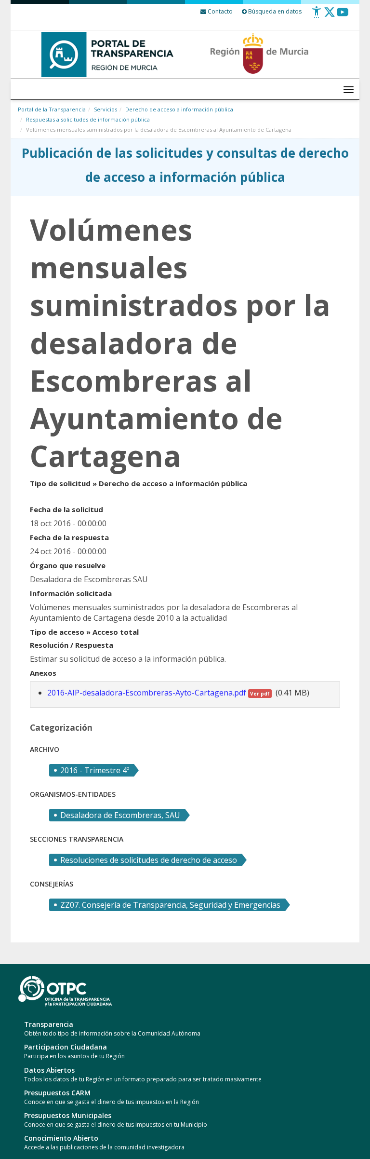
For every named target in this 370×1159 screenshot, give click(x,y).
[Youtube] (342, 16)
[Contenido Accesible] (316, 16)
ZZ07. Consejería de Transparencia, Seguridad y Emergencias (170, 905)
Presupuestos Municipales (67, 1115)
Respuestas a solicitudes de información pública (88, 119)
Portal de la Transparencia (52, 109)
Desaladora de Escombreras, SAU (120, 815)
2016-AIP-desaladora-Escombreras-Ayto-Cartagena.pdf (158, 692)
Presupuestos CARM (57, 1092)
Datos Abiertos (49, 1070)
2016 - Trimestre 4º (94, 770)
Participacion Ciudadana (65, 1046)
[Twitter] (329, 16)
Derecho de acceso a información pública (179, 109)
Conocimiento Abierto (61, 1138)
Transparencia (48, 1024)
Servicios (105, 109)
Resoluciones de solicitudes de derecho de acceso (148, 860)
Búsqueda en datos (274, 11)
